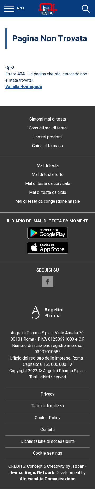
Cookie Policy (47, 417)
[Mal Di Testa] (47, 9)
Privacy (47, 394)
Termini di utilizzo (47, 405)
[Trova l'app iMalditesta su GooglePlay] (47, 233)
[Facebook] (47, 281)
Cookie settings (47, 453)
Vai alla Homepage (23, 86)
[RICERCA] (85, 8)
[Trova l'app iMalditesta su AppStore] (47, 248)
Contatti (47, 429)
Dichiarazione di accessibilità (48, 441)
